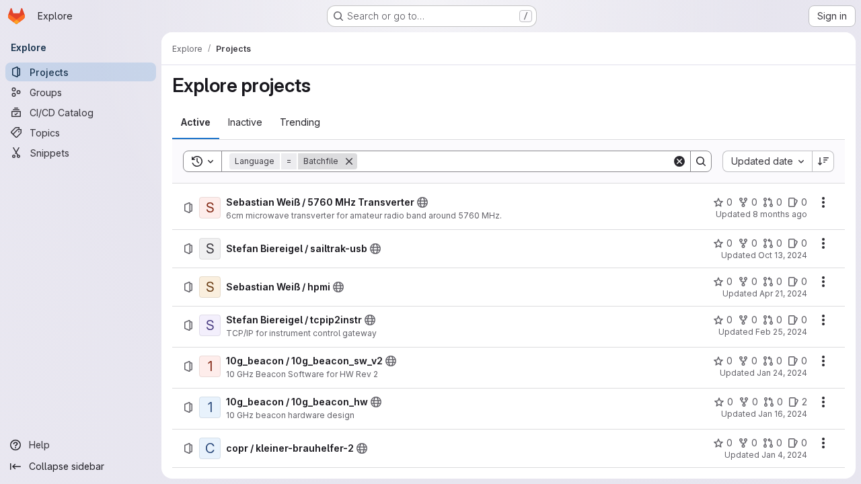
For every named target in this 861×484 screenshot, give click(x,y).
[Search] (701, 161)
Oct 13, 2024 (782, 255)
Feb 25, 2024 (781, 332)
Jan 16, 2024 (782, 414)
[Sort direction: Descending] (823, 161)
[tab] (195, 122)
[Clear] (679, 161)
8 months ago (780, 214)
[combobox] (767, 161)
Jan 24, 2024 (782, 373)
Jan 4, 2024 (784, 455)
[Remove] (349, 161)
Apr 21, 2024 (783, 293)
